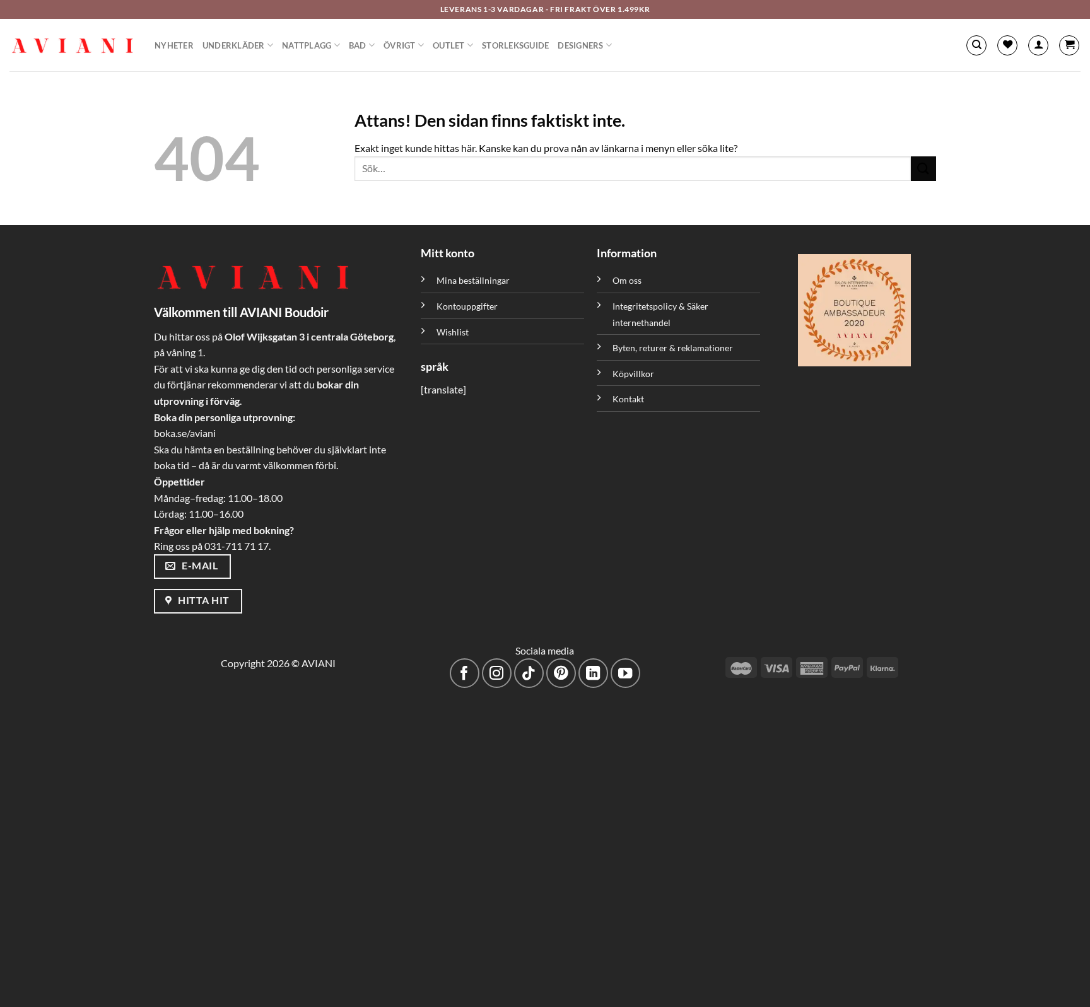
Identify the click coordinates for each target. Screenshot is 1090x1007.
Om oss (627, 280)
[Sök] (976, 45)
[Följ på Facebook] (464, 673)
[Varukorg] (1069, 45)
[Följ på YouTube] (625, 673)
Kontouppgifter (467, 306)
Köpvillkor (633, 373)
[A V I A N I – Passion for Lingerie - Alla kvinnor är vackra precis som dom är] (72, 45)
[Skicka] (923, 168)
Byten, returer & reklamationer (672, 347)
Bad (357, 45)
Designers (580, 45)
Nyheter (174, 45)
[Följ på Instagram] (497, 673)
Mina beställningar (474, 280)
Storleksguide (515, 45)
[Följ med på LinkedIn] (593, 673)
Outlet (449, 45)
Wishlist (453, 332)
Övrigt (400, 45)
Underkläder (233, 45)
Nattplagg (306, 45)
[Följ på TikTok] (529, 673)
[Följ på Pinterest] (561, 673)
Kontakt (628, 398)
